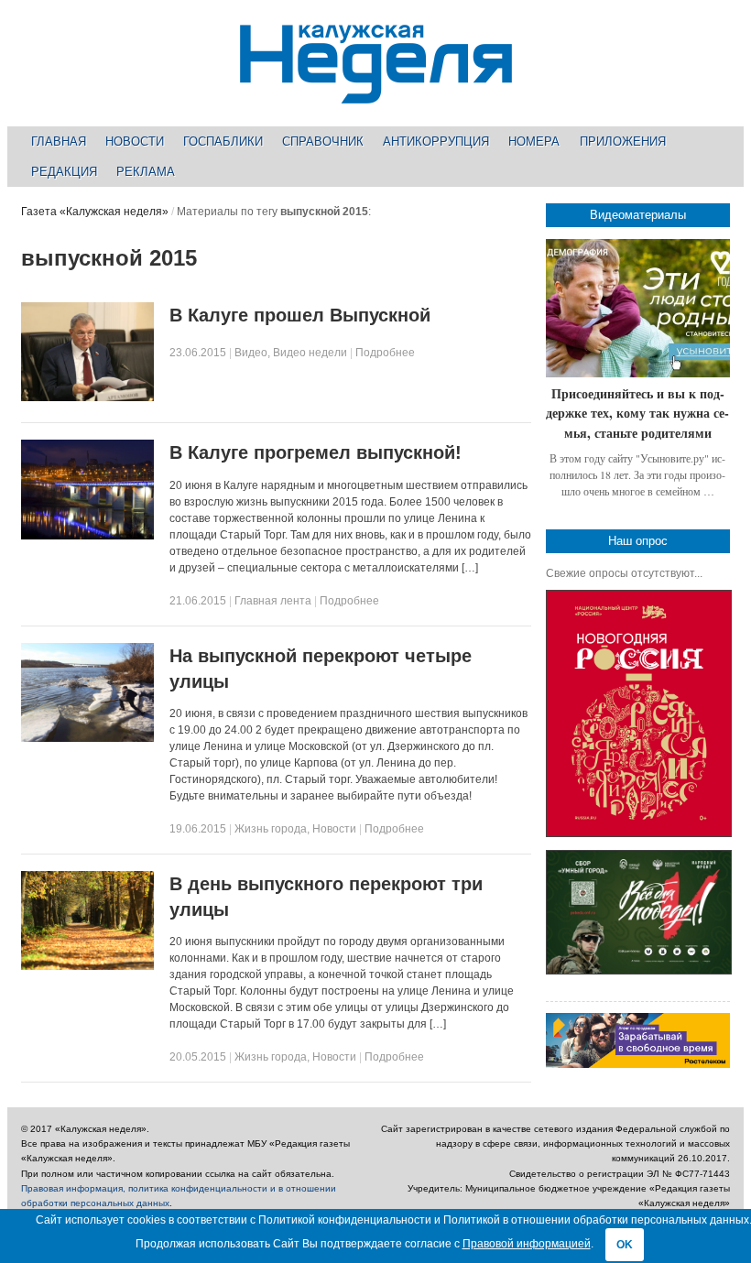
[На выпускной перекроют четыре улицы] (87, 738)
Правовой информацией (527, 1243)
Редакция (64, 172)
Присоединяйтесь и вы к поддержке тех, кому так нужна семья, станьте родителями (637, 413)
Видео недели (310, 352)
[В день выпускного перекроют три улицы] (87, 966)
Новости (134, 141)
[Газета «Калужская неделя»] (376, 93)
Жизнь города (270, 828)
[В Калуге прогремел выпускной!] (87, 535)
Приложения (623, 141)
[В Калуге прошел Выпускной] (87, 397)
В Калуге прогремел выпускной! (315, 452)
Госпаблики (223, 141)
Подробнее (385, 352)
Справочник (323, 141)
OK (624, 1244)
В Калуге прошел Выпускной (299, 315)
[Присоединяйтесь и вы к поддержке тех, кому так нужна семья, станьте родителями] (638, 308)
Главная (58, 141)
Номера (534, 141)
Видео (250, 352)
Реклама (145, 172)
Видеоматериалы (638, 215)
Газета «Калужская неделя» (95, 211)
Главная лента (272, 600)
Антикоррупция (436, 141)
